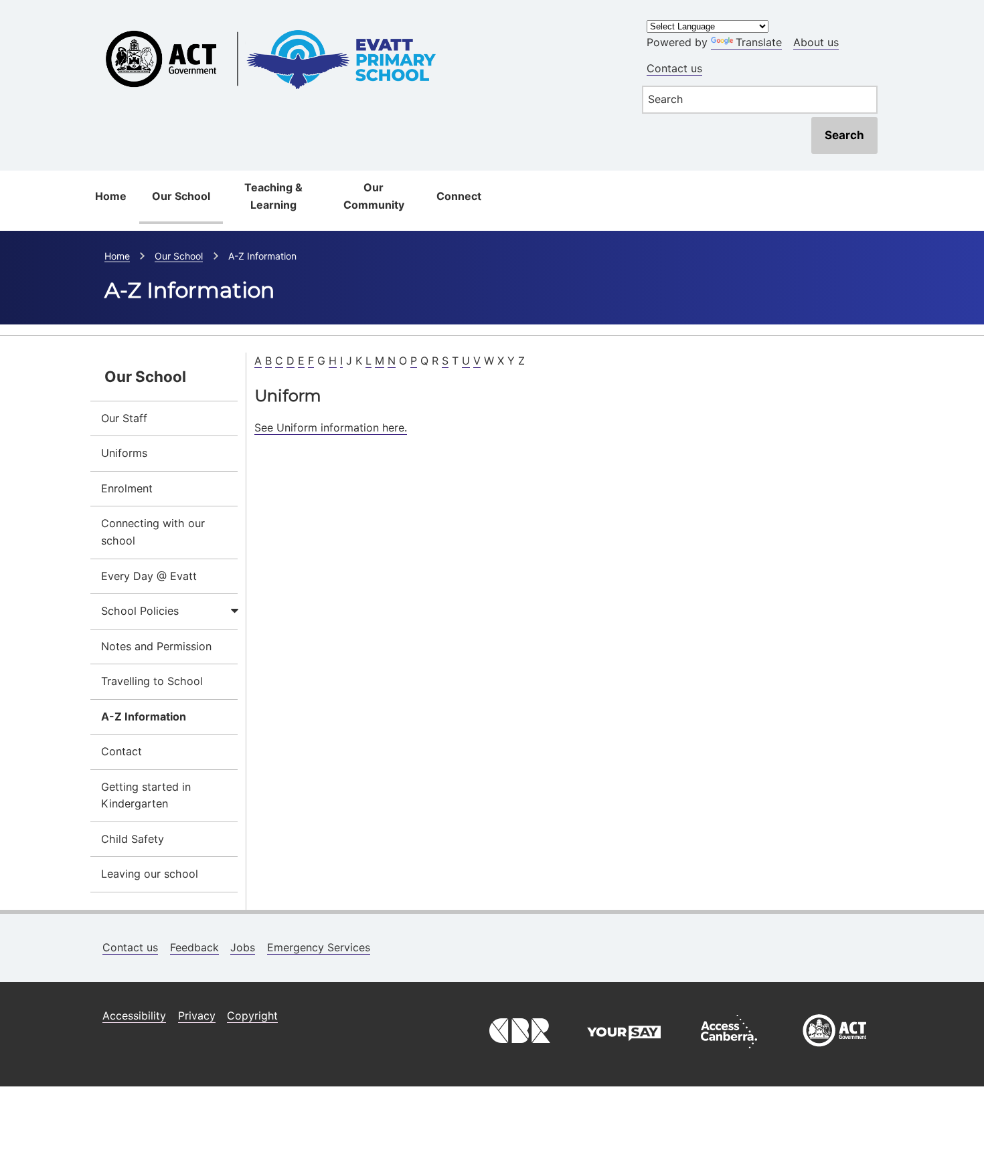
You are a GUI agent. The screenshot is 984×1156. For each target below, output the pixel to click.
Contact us (674, 68)
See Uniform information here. (330, 427)
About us (816, 42)
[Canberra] (518, 1051)
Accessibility (134, 1015)
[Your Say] (624, 1051)
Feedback (194, 947)
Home (111, 196)
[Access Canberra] (729, 1051)
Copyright (252, 1015)
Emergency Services (318, 947)
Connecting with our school (153, 531)
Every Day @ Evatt (149, 576)
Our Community (373, 196)
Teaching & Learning (273, 196)
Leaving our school (149, 873)
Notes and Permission (156, 646)
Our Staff (124, 418)
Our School (181, 196)
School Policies (140, 610)
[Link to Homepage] (358, 21)
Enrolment (127, 488)
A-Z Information (143, 716)
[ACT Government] (835, 1051)
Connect (458, 196)
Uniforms (124, 453)
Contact (121, 751)
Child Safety (132, 839)
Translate (759, 42)
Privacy (197, 1015)
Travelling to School (152, 681)
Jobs (242, 947)
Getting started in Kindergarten (146, 795)
